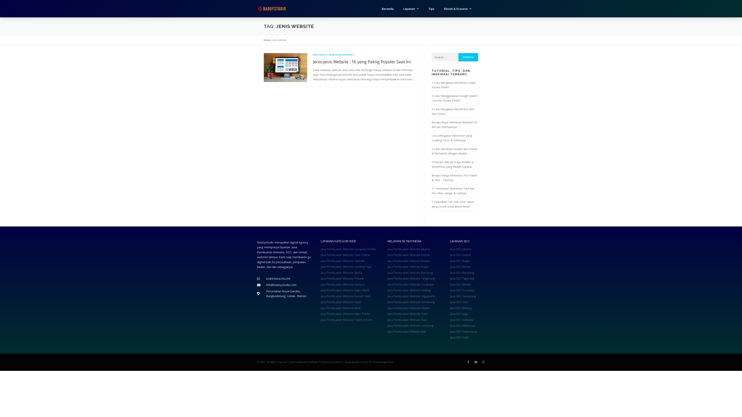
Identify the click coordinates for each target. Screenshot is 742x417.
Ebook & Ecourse (456, 9)
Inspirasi (319, 54)
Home (267, 40)
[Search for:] (444, 57)
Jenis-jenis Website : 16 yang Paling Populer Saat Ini (362, 61)
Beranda (388, 9)
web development (341, 54)
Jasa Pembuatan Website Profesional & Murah (316, 362)
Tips (431, 9)
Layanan (409, 9)
